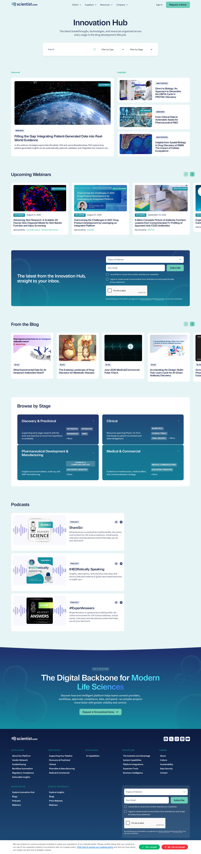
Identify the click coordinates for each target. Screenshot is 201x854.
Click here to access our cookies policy (95, 847)
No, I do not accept (176, 847)
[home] (24, 4)
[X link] (171, 739)
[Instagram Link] (177, 739)
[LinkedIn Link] (182, 739)
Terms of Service (145, 299)
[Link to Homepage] (24, 739)
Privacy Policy (159, 299)
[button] (77, 5)
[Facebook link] (166, 739)
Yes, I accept (151, 847)
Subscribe (175, 268)
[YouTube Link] (188, 739)
